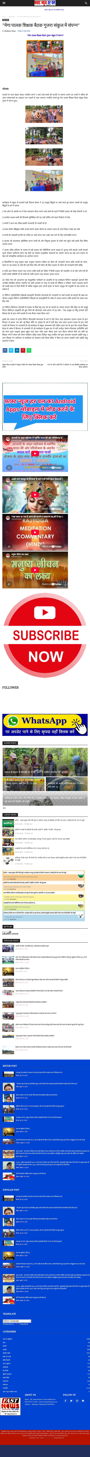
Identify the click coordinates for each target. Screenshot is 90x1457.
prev (3, 808)
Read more (13, 879)
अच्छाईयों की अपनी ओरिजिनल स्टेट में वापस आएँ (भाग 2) (32, 848)
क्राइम (5, 1349)
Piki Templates (9, 1443)
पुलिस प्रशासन (7, 1374)
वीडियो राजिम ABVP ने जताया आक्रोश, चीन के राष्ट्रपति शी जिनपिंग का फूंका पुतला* (40, 1106)
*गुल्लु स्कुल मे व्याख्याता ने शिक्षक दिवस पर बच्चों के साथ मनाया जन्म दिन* (36, 1013)
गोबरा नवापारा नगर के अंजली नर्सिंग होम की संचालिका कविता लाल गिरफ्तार (36, 1095)
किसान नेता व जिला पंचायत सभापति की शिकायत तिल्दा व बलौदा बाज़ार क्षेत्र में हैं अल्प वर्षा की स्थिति (43, 1047)
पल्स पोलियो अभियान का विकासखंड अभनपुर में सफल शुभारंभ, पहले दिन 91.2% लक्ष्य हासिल (42, 839)
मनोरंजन (5, 1384)
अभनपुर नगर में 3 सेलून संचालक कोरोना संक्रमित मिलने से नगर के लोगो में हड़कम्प (39, 1117)
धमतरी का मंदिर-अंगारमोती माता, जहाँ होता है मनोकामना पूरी (32, 946)
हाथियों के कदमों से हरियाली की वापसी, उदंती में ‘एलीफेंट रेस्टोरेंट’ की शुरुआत (38, 829)
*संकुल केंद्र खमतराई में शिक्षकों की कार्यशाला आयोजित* (31, 1002)
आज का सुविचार (7, 1339)
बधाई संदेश (6, 1377)
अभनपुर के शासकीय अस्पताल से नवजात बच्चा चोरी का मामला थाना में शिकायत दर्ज (39, 1073)
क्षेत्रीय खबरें (5, 20)
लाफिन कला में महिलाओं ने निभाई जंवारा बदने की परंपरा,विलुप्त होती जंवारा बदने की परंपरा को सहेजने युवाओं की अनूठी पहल (49, 1025)
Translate (23, 1324)
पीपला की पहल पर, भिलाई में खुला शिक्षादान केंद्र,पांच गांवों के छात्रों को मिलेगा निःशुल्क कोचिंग (41, 980)
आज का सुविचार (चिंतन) (22, 968)
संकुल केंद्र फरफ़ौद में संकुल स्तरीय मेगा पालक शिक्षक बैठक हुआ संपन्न (22, 366)
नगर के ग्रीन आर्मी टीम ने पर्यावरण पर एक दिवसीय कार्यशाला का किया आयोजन (67, 366)
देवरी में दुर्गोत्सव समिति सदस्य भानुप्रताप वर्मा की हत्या (31, 1174)
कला (4, 1342)
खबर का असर (7, 1356)
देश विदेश (5, 1370)
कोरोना (5, 1346)
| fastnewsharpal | (48, 1438)
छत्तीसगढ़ (5, 1367)
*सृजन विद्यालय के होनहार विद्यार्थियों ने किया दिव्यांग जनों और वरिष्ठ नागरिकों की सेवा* (39, 991)
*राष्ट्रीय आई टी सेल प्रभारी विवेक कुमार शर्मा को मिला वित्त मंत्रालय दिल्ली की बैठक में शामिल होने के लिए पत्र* (47, 1084)
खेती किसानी (6, 1360)
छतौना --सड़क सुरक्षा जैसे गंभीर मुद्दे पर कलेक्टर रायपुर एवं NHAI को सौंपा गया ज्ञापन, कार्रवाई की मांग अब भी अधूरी (49, 820)
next (5, 808)
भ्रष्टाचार (5, 1381)
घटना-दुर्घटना (7, 1363)
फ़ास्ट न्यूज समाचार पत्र (10, 1391)
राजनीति (5, 1388)
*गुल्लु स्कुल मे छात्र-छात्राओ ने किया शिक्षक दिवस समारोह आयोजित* (35, 1036)
